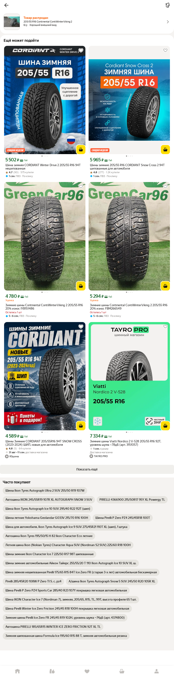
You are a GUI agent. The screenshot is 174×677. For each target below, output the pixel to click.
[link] (45, 490)
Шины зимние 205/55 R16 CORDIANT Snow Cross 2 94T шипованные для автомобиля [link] (127, 166)
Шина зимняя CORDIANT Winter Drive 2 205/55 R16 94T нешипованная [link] (43, 166)
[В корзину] (81, 150)
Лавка (52, 671)
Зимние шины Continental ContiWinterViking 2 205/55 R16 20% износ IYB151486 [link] (44, 306)
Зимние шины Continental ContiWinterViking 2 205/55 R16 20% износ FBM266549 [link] (128, 306)
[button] (6, 5)
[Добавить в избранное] (81, 50)
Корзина (121, 671)
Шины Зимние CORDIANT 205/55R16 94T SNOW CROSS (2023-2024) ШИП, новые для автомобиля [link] (43, 443)
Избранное (87, 671)
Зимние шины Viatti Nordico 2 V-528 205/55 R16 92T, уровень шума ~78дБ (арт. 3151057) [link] (125, 443)
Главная (17, 671)
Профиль (156, 671)
